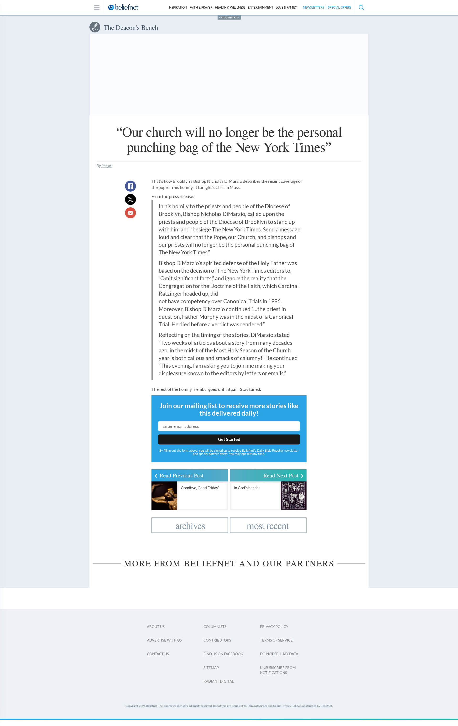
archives (190, 525)
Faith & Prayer (200, 7)
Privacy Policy (274, 626)
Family (286, 7)
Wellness (230, 7)
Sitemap (211, 667)
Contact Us (158, 654)
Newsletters (313, 7)
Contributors (217, 640)
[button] (361, 7)
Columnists (229, 17)
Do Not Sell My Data (279, 654)
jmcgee (107, 165)
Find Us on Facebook (223, 654)
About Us (156, 626)
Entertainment (260, 7)
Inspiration (177, 7)
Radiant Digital (218, 681)
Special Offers (339, 7)
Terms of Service (276, 640)
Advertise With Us (164, 640)
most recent (268, 525)
